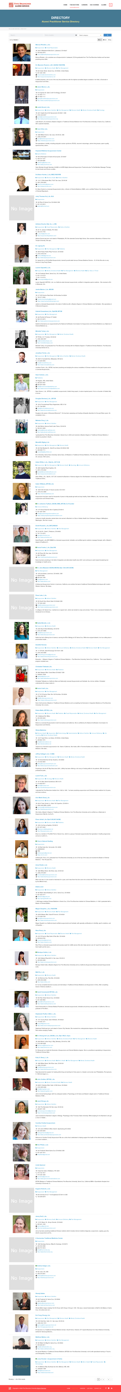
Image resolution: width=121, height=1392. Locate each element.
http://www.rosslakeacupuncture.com (47, 607)
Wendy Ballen (40, 1293)
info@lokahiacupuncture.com (45, 1067)
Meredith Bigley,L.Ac (42, 442)
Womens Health (51, 68)
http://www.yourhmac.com (44, 164)
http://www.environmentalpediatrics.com (48, 388)
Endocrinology (62, 733)
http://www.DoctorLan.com (44, 1047)
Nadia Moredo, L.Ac (43, 623)
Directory (75, 1388)
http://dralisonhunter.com (44, 186)
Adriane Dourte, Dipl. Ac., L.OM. (46, 224)
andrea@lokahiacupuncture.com (46, 1275)
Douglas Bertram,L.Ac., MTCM (46, 398)
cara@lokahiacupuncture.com (45, 139)
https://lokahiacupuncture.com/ (46, 140)
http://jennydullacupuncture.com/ (46, 1228)
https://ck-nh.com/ (42, 855)
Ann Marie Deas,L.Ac (43, 798)
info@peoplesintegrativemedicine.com (48, 513)
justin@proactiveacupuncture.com (47, 117)
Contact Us (97, 1388)
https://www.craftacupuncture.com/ (47, 700)
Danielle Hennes (41, 645)
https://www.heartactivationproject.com (48, 301)
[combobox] (90, 35)
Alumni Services (41, 1388)
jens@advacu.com (42, 579)
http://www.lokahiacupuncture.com (47, 877)
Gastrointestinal (72, 733)
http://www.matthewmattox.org (45, 1349)
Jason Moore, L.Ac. (43, 87)
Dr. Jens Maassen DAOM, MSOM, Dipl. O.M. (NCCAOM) (55, 568)
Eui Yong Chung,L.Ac (43, 1315)
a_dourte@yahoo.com (43, 234)
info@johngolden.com (43, 1089)
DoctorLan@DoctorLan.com (45, 1045)
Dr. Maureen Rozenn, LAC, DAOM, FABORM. (50, 65)
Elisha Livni (39, 887)
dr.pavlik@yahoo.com (43, 1023)
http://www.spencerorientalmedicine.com (48, 1178)
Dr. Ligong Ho (40, 246)
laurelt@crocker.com (43, 785)
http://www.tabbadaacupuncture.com (47, 678)
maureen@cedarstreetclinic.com (46, 75)
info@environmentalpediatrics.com (47, 386)
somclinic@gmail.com (43, 1176)
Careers (84, 5)
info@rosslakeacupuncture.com (46, 605)
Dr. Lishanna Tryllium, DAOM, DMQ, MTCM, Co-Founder (55, 504)
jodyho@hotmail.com (43, 206)
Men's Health (61, 1060)
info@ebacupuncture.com (44, 633)
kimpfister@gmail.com (43, 1154)
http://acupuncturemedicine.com (46, 474)
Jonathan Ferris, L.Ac (43, 353)
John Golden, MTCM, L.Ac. (46, 1079)
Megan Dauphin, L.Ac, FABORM (46, 909)
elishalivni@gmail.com (43, 896)
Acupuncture (40, 48)
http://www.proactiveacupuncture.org (47, 119)
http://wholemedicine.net (44, 744)
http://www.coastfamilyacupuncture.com (48, 100)
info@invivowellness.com (44, 363)
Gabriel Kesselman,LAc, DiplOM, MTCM (49, 311)
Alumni (103, 5)
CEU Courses (94, 5)
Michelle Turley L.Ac (42, 331)
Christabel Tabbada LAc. (44, 667)
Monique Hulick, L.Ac (44, 952)
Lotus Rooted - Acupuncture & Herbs (49, 1359)
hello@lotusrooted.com (43, 1370)
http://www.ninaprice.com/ (44, 942)
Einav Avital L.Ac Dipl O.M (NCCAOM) (48, 819)
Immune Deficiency (84, 465)
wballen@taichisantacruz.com (45, 1303)
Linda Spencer (40, 1165)
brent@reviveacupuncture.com (46, 918)
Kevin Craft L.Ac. (42, 688)
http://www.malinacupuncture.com (46, 720)
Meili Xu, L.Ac (40, 972)
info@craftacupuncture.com (45, 698)
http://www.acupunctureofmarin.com (47, 765)
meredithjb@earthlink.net (44, 452)
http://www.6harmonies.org (44, 1252)
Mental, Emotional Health (89, 110)
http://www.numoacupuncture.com (47, 962)
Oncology (101, 110)
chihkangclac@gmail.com (44, 853)
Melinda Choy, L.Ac (42, 420)
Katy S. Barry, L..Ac (42, 1057)
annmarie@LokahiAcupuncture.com (47, 807)
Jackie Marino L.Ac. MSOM (44, 289)
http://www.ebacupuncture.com (46, 634)
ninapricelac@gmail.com (44, 940)
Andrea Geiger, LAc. (44, 1266)
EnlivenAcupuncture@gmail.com (46, 654)
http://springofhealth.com (44, 898)
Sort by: (14, 40)
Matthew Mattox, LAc (43, 1337)
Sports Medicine (41, 154)
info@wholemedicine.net (44, 742)
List (100, 40)
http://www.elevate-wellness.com (46, 432)
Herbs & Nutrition (51, 110)
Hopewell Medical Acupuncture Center (48, 151)
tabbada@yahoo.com (43, 676)
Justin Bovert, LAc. (43, 107)
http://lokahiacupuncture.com (45, 809)
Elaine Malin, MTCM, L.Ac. (44, 710)
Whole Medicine (41, 730)
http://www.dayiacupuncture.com (46, 257)
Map (110, 40)
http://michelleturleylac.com (45, 343)
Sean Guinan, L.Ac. (42, 375)
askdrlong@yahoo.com (43, 162)
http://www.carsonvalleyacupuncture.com (48, 1025)
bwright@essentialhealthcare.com (46, 472)
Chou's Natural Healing (45, 841)
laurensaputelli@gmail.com (45, 279)
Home (65, 5)
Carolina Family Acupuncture (45, 1123)
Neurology (73, 465)
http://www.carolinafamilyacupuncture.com (49, 1134)
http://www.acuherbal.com (44, 537)
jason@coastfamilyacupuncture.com (47, 98)
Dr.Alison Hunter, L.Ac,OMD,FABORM (48, 174)
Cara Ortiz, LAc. (42, 129)
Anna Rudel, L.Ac (41, 865)
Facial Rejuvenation (52, 48)
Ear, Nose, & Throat (92, 271)
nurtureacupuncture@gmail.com (46, 1111)
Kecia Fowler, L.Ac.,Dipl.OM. (46, 547)
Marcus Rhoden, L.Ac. (43, 45)
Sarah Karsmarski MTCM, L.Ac (47, 992)
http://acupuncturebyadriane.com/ (46, 235)
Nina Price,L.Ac (41, 930)
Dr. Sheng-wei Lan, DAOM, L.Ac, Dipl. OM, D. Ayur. (54, 1036)
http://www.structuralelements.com (47, 410)
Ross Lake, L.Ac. (41, 595)
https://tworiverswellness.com (45, 494)
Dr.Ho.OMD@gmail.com (44, 255)
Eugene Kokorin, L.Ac (43, 1189)
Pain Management (63, 68)
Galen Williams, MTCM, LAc (45, 484)
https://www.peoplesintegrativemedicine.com (49, 515)
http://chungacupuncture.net (45, 1327)
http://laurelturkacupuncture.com (46, 787)
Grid (105, 40)
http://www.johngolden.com (45, 1091)
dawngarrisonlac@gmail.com (45, 1133)
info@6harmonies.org (43, 1250)
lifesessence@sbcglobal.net (45, 829)
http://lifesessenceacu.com (44, 831)
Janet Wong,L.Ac (43, 1101)
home (68, 1388)
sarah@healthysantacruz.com (45, 1002)
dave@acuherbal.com (43, 535)
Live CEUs (89, 1388)
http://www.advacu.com (43, 581)
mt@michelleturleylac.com (44, 341)
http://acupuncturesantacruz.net (46, 77)
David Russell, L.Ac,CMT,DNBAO (47, 526)
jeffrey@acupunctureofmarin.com (46, 764)
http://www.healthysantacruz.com (46, 1004)
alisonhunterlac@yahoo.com (45, 184)
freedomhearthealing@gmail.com (46, 299)
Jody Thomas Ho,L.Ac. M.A (45, 196)
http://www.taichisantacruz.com (46, 1305)
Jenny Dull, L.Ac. (41, 1216)
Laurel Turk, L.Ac (41, 776)
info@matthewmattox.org (44, 1347)
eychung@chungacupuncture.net (46, 1325)
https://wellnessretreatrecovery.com (47, 557)
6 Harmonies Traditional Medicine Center (49, 1238)
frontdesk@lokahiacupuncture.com (47, 875)
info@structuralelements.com (45, 408)
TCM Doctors (74, 5)
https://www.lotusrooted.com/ (45, 1372)
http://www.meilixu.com (43, 982)
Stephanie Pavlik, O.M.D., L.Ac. (46, 1014)
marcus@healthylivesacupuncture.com (48, 54)
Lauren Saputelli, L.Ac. (43, 268)
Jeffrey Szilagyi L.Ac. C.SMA (45, 754)
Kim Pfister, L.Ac (42, 1145)
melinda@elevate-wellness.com (46, 430)
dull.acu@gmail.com (43, 1226)
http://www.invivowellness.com (45, 365)
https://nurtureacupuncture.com (46, 1113)
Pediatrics (62, 249)
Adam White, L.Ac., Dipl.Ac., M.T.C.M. (48, 462)
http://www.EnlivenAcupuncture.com (47, 656)
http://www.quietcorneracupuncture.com (48, 321)
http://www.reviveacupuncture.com (47, 920)
